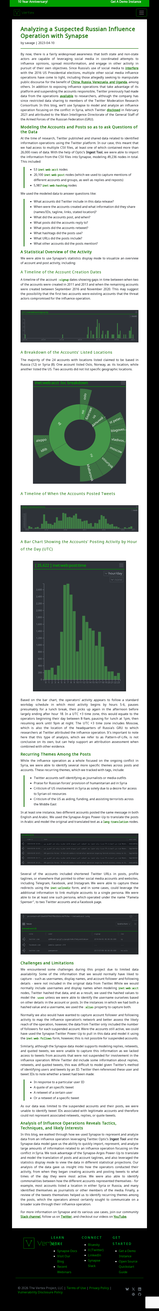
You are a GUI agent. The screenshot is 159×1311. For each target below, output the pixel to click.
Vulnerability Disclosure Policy (40, 1292)
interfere (131, 68)
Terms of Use (76, 1288)
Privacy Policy (99, 1288)
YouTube (120, 1216)
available (66, 96)
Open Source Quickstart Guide (128, 1266)
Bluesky (94, 1245)
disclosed (113, 110)
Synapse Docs (67, 1251)
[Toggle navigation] (141, 12)
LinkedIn (94, 1255)
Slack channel (31, 1216)
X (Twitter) (96, 1250)
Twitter (66, 1216)
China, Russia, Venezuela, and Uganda (99, 82)
